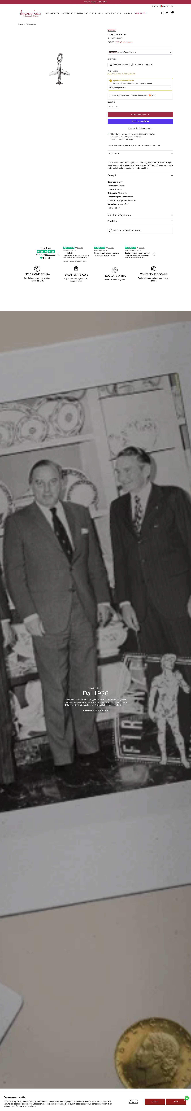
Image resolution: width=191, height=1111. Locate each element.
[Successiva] (120, 2)
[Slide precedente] (166, 299)
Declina (176, 1101)
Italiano (154, 6)
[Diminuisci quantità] (110, 106)
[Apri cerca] (162, 13)
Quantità (111, 102)
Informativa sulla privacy (25, 1106)
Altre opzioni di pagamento (140, 128)
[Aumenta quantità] (116, 106)
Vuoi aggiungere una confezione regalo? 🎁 (134, 95)
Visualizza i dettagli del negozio (122, 140)
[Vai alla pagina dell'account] (167, 13)
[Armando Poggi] (30, 13)
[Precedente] (70, 2)
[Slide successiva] (171, 299)
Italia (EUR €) (166, 6)
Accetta (154, 1101)
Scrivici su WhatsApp (133, 230)
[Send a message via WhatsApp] (187, 1098)
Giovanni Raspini (115, 38)
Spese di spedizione (131, 145)
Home (20, 24)
